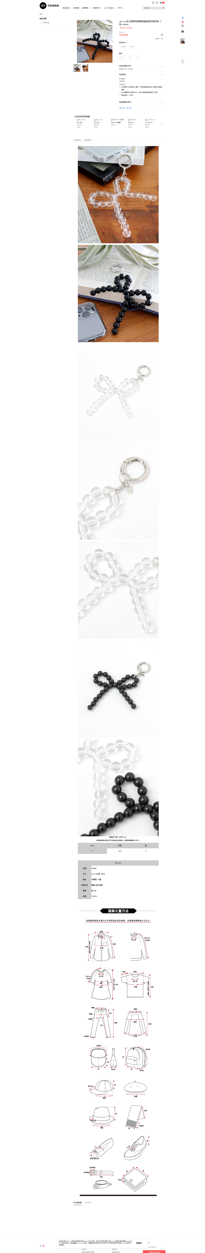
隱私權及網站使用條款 (88, 1252)
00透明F (123, 47)
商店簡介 (84, 1249)
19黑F (132, 47)
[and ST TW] (49, 5)
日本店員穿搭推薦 (82, 117)
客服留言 (114, 1249)
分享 (123, 108)
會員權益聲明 (116, 1252)
